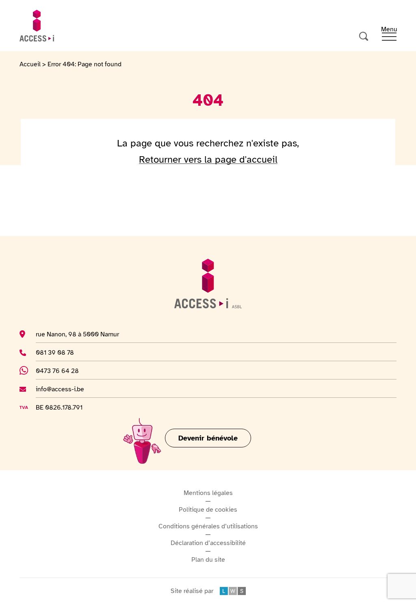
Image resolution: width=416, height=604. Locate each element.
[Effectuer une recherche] (364, 36)
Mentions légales (208, 493)
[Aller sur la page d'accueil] (37, 25)
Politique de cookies (208, 510)
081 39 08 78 (67, 352)
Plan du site (208, 560)
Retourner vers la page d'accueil (208, 159)
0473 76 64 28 (62, 370)
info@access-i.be (60, 389)
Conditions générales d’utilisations (208, 526)
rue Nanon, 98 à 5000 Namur (77, 334)
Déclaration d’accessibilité (208, 543)
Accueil (30, 64)
